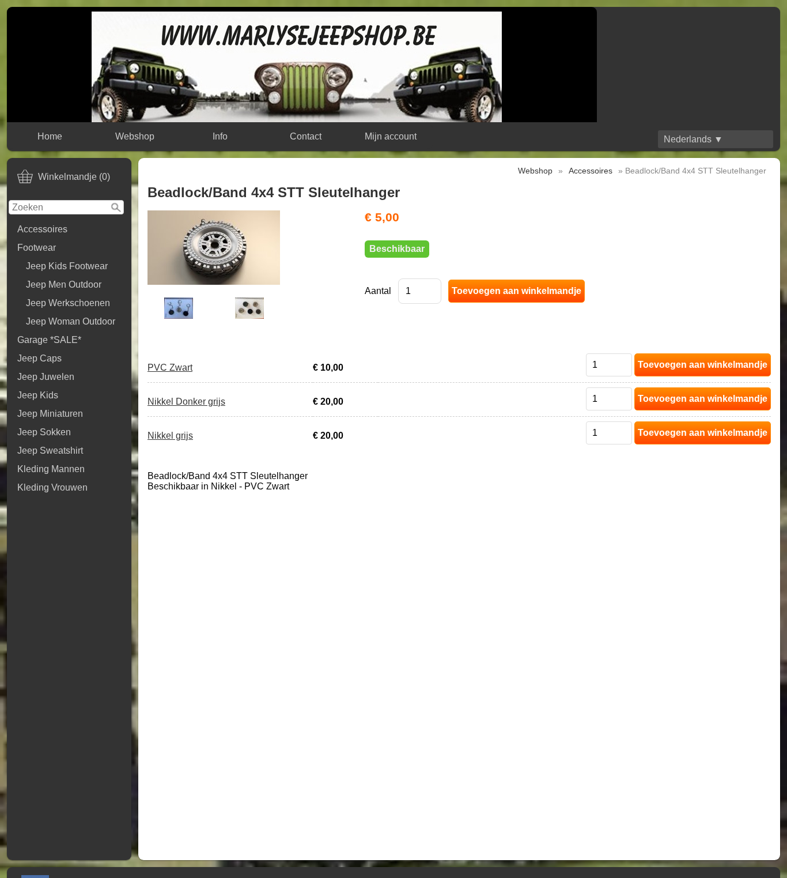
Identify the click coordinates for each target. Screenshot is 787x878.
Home (49, 136)
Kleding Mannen (51, 469)
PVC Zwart (169, 367)
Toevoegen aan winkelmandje (702, 365)
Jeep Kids (37, 395)
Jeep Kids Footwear (67, 266)
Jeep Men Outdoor (63, 284)
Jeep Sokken (44, 432)
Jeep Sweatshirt (50, 450)
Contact (305, 136)
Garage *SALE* (49, 340)
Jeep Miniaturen (50, 414)
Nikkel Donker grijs (186, 401)
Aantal (378, 291)
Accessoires (42, 229)
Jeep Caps (39, 358)
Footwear (36, 248)
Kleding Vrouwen (52, 487)
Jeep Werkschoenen (68, 303)
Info (220, 136)
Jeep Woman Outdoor (70, 321)
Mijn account (391, 136)
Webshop (134, 136)
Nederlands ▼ (693, 139)
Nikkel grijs (170, 435)
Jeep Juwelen (45, 377)
